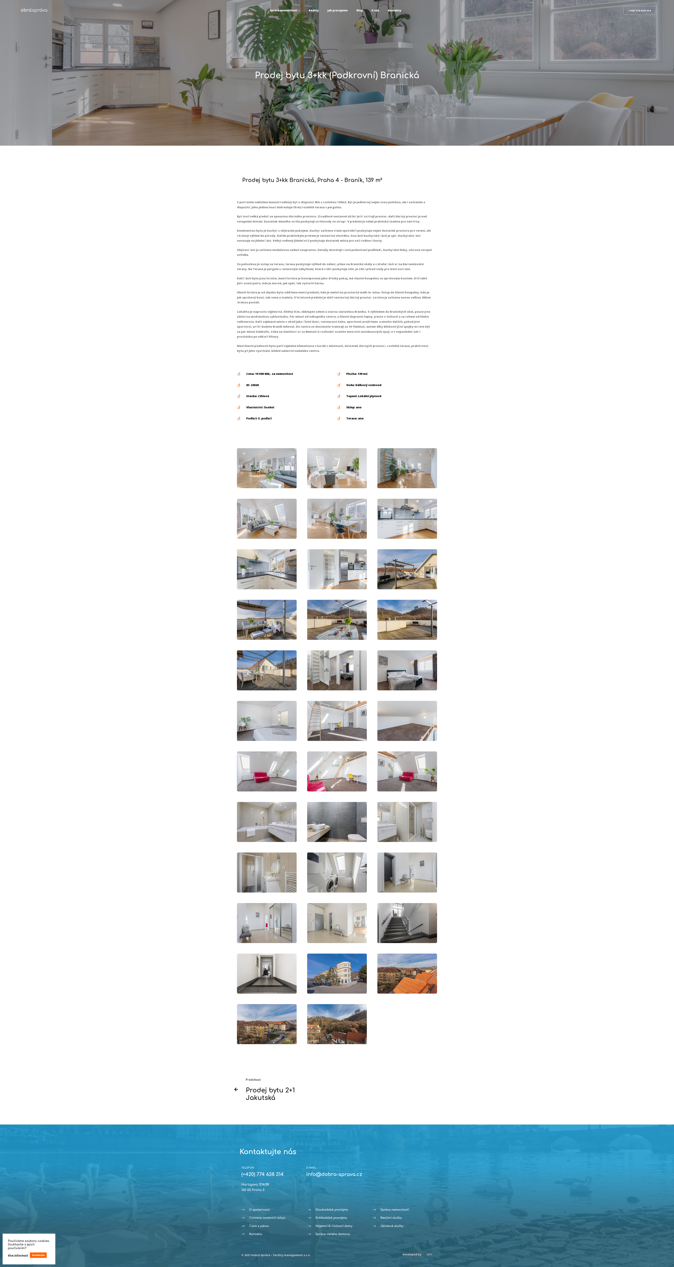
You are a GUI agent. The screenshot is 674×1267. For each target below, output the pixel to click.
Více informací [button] (18, 1255)
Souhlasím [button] (38, 1255)
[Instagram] (311, 1187)
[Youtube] (309, 1187)
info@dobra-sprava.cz (334, 1174)
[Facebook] (306, 1187)
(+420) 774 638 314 (262, 1174)
